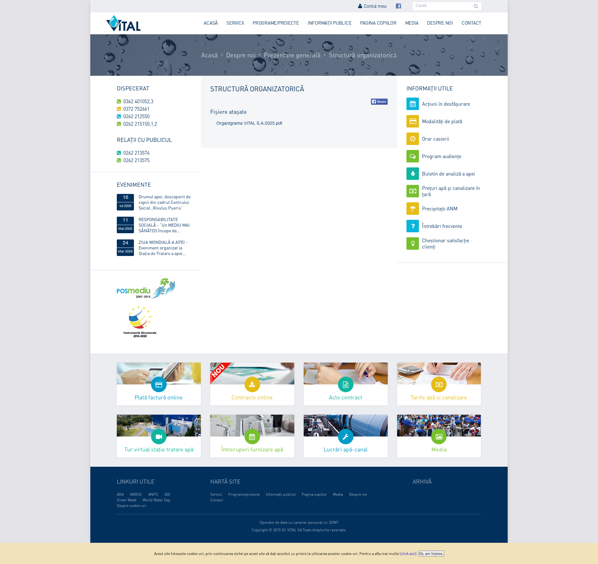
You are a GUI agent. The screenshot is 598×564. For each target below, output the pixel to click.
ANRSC (136, 494)
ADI (167, 494)
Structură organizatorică (363, 55)
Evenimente (134, 184)
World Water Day (156, 500)
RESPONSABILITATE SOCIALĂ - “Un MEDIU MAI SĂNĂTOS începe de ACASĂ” (164, 224)
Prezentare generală (292, 55)
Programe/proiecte (276, 23)
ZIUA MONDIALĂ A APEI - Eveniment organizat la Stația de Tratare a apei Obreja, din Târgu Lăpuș (163, 247)
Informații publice (330, 23)
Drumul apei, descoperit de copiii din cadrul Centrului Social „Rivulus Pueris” (165, 202)
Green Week (126, 500)
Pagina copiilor (378, 23)
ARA (120, 494)
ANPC (153, 494)
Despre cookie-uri (131, 505)
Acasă (211, 23)
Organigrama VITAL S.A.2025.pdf (249, 124)
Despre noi (440, 23)
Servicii (235, 23)
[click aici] (408, 553)
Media (412, 23)
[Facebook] (398, 6)
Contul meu (375, 6)
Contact (471, 23)
